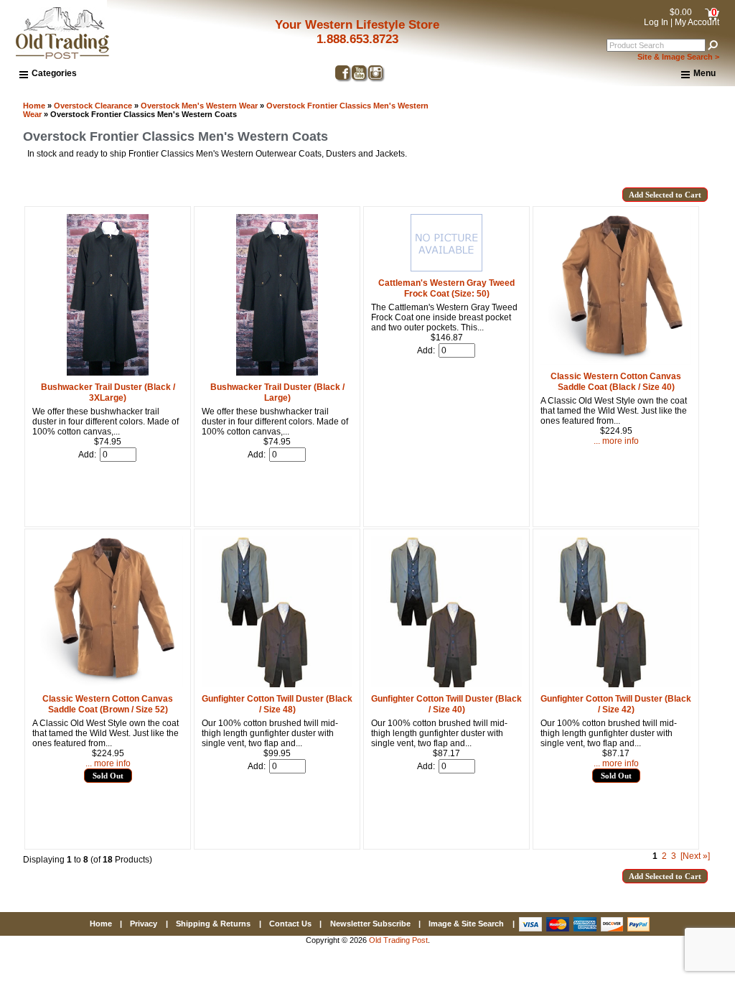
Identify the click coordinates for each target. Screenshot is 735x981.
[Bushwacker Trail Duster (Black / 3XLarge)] (108, 373)
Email (375, 445)
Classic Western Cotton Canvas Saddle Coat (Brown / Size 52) (107, 704)
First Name (386, 497)
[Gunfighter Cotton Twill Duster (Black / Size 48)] (277, 684)
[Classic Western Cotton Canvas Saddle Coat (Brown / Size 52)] (107, 684)
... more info (108, 763)
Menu (704, 73)
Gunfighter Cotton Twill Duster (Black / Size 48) (277, 704)
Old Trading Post (398, 940)
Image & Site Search (466, 923)
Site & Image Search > (678, 56)
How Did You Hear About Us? (426, 548)
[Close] (653, 367)
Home (34, 105)
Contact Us (290, 923)
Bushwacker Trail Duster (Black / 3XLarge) (108, 392)
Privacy (143, 923)
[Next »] (695, 856)
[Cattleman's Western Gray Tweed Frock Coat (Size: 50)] (446, 269)
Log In (656, 22)
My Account (697, 22)
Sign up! (506, 658)
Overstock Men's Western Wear (199, 105)
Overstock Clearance (93, 105)
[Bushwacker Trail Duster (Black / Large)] (277, 373)
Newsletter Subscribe (370, 923)
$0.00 (681, 12)
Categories (54, 73)
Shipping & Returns (213, 923)
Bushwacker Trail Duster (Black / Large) (277, 392)
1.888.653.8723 (357, 39)
